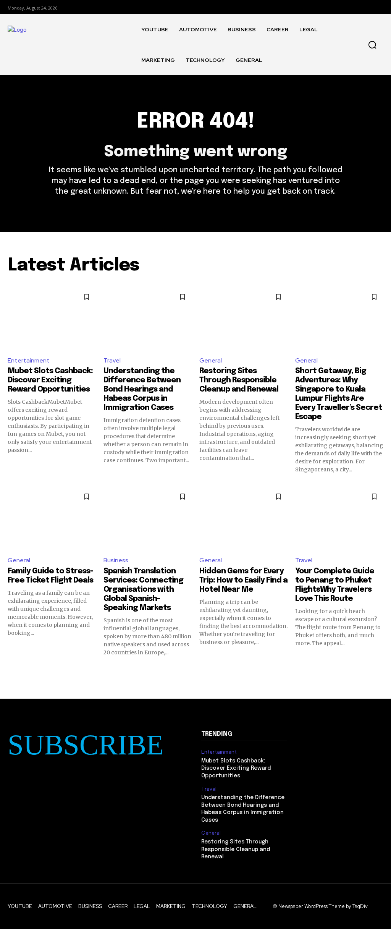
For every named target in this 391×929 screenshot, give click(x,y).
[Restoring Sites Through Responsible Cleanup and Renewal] (243, 319)
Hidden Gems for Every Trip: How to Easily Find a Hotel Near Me (243, 580)
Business (115, 560)
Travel (112, 360)
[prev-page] (12, 670)
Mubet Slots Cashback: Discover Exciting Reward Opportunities (50, 380)
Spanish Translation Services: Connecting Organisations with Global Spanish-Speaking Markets (143, 589)
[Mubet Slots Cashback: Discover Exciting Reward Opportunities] (52, 319)
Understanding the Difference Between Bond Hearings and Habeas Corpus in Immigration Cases (142, 389)
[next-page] (378, 670)
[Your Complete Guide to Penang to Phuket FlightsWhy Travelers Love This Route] (339, 518)
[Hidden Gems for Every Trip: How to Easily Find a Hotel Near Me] (243, 518)
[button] (372, 45)
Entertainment (29, 360)
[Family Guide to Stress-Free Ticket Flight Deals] (52, 518)
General (210, 360)
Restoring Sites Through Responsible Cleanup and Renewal (238, 380)
